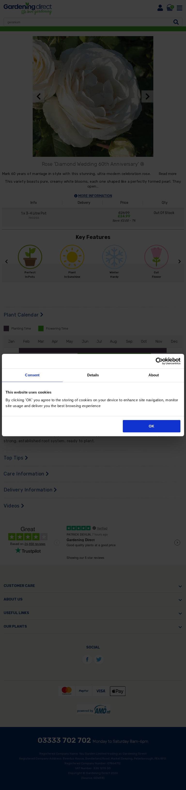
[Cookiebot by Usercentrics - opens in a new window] (159, 361)
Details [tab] (93, 375)
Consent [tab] (32, 375)
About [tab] (153, 375)
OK (151, 426)
